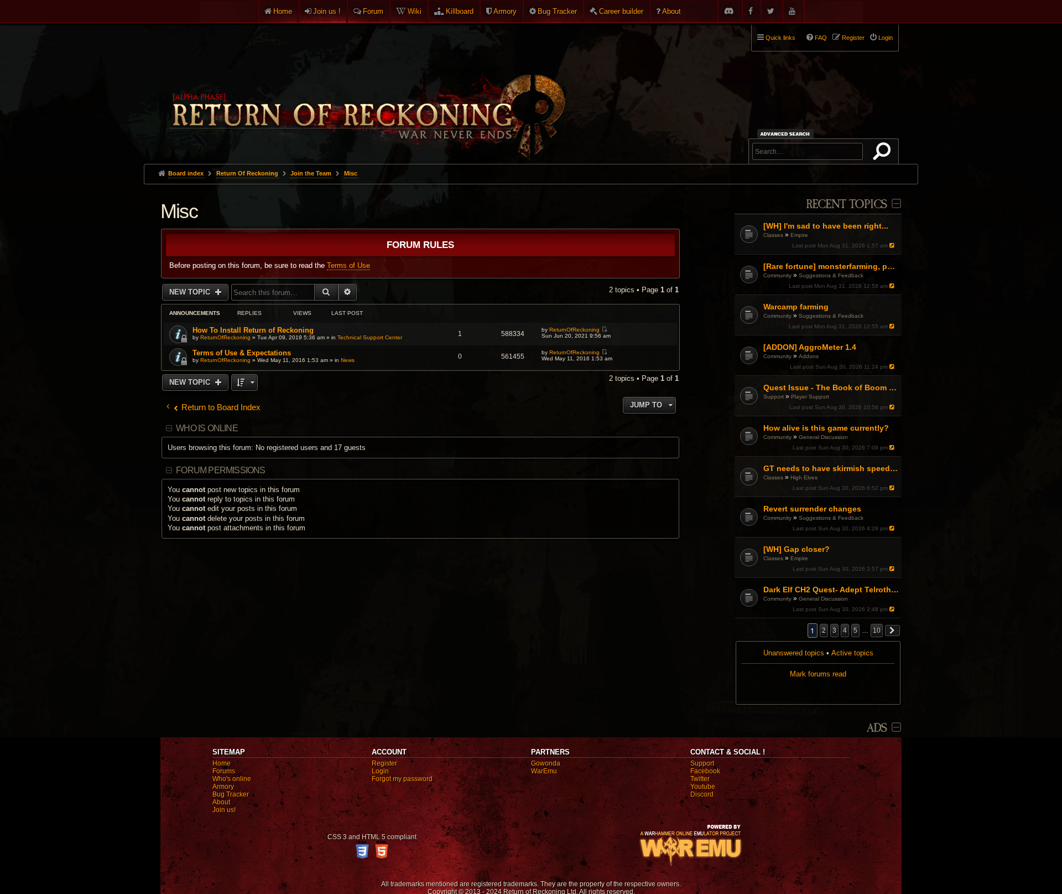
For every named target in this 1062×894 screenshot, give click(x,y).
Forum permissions (220, 470)
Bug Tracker (557, 11)
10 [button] (877, 630)
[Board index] (366, 89)
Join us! (224, 810)
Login (380, 771)
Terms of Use (348, 265)
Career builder (621, 11)
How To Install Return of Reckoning (253, 330)
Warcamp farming (796, 306)
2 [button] (824, 630)
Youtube (702, 786)
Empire (799, 235)
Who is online (207, 428)
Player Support (810, 397)
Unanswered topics (793, 653)
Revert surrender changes (812, 508)
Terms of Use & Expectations (241, 353)
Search (884, 153)
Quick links (780, 37)
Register (384, 763)
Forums (223, 771)
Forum (373, 11)
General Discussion (823, 437)
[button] (892, 630)
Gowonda (545, 763)
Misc (178, 211)
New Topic (190, 292)
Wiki (414, 11)
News (348, 360)
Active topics (852, 653)
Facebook (705, 771)
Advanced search (786, 133)
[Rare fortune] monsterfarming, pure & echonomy (831, 266)
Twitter (700, 779)
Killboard (459, 11)
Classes (773, 235)
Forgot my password (402, 779)
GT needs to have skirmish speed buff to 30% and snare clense (831, 468)
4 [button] (845, 630)
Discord (702, 794)
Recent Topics (846, 205)
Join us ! (327, 11)
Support (773, 397)
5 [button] (855, 630)
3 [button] (834, 630)
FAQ (821, 37)
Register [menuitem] (853, 37)
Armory (505, 11)
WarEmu (544, 771)
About (671, 11)
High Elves (804, 477)
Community (777, 275)
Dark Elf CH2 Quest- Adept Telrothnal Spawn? (831, 589)
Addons (809, 356)
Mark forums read (818, 674)
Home (282, 11)
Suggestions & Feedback (831, 275)
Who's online (231, 779)
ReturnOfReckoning (225, 337)
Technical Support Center (369, 337)
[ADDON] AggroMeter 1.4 (809, 347)
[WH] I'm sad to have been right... (825, 225)
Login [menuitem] (885, 37)
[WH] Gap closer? (796, 549)
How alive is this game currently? (826, 427)
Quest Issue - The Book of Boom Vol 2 (831, 387)
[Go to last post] (893, 245)
